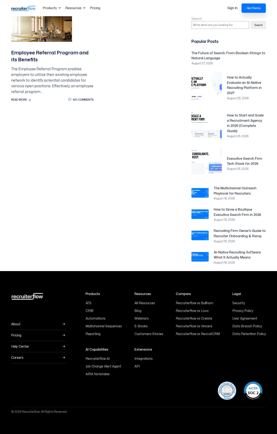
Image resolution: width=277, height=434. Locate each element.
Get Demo (254, 8)
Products (50, 8)
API (137, 366)
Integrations (143, 358)
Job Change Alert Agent (103, 366)
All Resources (144, 303)
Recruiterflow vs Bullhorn (194, 303)
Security (238, 303)
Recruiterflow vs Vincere (194, 326)
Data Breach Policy (247, 326)
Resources (73, 8)
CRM (89, 310)
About (15, 324)
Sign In (232, 8)
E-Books (141, 326)
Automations (95, 318)
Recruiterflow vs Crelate (194, 318)
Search (196, 18)
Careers (17, 357)
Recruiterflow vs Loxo (192, 310)
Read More (19, 99)
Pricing (95, 8)
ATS (88, 303)
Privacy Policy (242, 310)
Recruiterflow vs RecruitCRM (198, 334)
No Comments (83, 99)
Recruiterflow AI (98, 358)
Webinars (141, 318)
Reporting (93, 334)
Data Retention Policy (249, 334)
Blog (137, 310)
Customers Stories (148, 334)
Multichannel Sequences (104, 326)
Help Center (20, 346)
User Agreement (244, 318)
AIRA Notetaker (98, 374)
